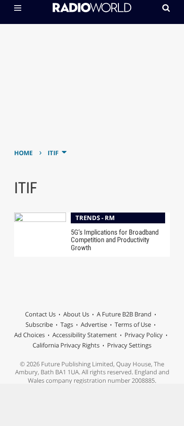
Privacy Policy (144, 335)
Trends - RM (95, 217)
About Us (76, 314)
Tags (66, 324)
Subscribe (39, 324)
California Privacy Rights (66, 345)
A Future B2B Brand (124, 314)
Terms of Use (133, 324)
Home (23, 153)
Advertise (94, 324)
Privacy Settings (129, 345)
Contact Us (40, 314)
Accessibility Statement (84, 335)
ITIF (53, 153)
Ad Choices (29, 335)
